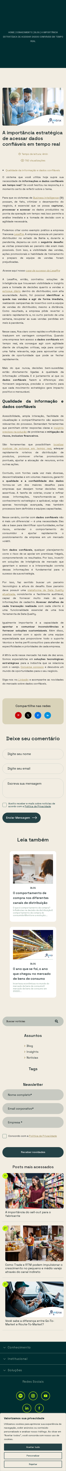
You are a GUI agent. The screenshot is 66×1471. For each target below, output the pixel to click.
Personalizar (33, 1455)
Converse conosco (32, 667)
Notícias (32, 1057)
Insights (32, 1052)
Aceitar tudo (33, 1447)
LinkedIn (23, 679)
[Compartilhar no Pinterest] (18, 715)
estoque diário (11, 291)
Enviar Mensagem (18, 817)
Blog (37, 32)
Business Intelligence (46, 197)
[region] (33, 1442)
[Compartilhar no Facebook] (38, 715)
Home (11, 32)
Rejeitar (33, 1464)
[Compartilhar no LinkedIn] (48, 715)
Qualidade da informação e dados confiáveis (33, 170)
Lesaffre (19, 234)
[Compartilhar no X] (28, 715)
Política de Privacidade (38, 806)
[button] (20, 1395)
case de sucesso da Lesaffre (43, 270)
